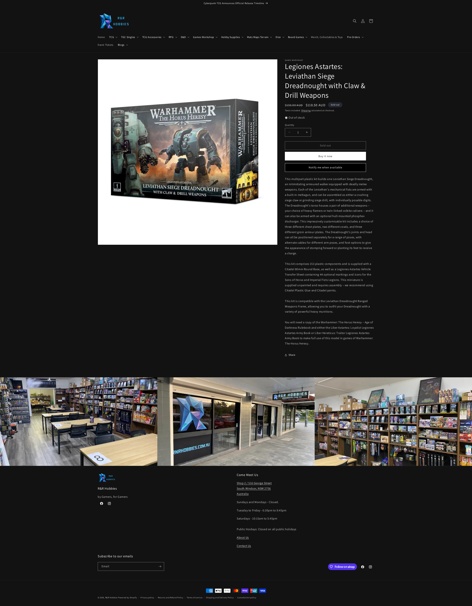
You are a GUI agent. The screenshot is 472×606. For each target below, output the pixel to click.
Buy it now (325, 156)
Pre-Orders (353, 37)
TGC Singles (128, 37)
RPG (171, 37)
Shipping (306, 110)
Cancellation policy (246, 597)
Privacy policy (147, 597)
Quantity (289, 125)
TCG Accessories (152, 37)
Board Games (296, 37)
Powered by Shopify (127, 597)
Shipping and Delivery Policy (220, 597)
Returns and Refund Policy (170, 597)
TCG (111, 37)
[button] (113, 37)
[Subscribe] (160, 566)
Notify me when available (325, 167)
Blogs (121, 44)
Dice (278, 37)
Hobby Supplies (230, 37)
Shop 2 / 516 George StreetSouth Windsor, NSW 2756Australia (254, 488)
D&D (183, 37)
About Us (243, 537)
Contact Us (244, 546)
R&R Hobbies (111, 597)
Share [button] (292, 354)
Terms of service (194, 597)
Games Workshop (203, 37)
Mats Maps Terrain (257, 37)
